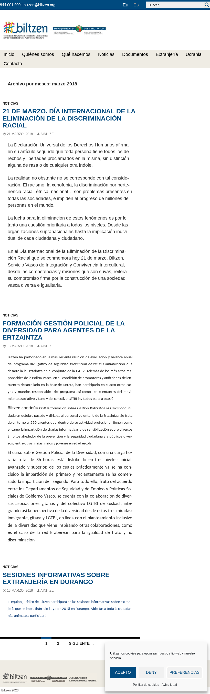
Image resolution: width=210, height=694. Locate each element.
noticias (10, 103)
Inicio (9, 54)
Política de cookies (146, 685)
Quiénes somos (38, 54)
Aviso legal (169, 685)
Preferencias (185, 672)
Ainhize (47, 134)
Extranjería (167, 54)
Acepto (123, 672)
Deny (151, 672)
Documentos (135, 54)
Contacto (13, 63)
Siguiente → (81, 643)
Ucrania (194, 54)
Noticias (106, 54)
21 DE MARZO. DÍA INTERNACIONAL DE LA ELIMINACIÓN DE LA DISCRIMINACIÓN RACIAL (69, 118)
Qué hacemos (76, 54)
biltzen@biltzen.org (39, 5)
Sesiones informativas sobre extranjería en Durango (56, 578)
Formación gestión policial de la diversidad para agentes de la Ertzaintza (63, 330)
